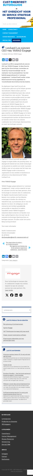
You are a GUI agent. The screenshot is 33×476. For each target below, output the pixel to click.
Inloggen (5, 454)
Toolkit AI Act (7, 365)
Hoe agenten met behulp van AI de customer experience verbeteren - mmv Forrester (18, 248)
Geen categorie (13, 260)
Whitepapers (6, 424)
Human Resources (8, 439)
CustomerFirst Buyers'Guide (16, 3)
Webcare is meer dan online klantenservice (16, 384)
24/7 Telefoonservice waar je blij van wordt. (16, 331)
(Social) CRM (6, 444)
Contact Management (9, 436)
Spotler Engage (7, 328)
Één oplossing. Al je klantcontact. (13, 324)
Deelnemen (5, 459)
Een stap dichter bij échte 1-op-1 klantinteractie (14, 243)
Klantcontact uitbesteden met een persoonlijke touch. (13, 339)
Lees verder (9, 290)
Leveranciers (6, 419)
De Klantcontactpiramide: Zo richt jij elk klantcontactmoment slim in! (15, 393)
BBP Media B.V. (18, 469)
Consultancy (6, 433)
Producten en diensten (9, 421)
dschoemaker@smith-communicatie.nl (15, 237)
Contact (4, 456)
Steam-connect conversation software (14, 335)
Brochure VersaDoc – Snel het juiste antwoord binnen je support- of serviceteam (16, 374)
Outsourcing (6, 442)
